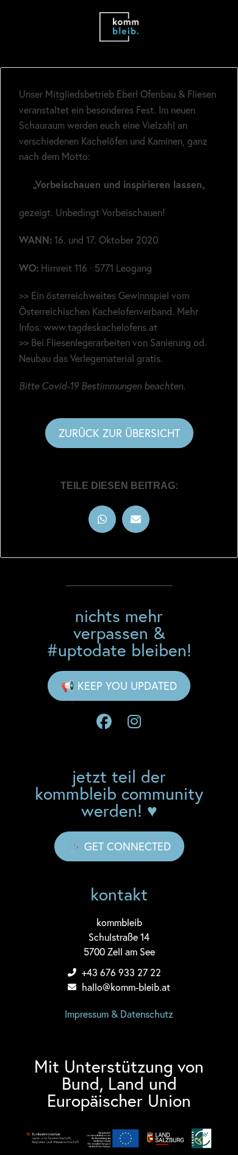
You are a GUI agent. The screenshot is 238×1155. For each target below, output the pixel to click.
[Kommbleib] (119, 27)
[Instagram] (134, 722)
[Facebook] (103, 722)
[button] (102, 519)
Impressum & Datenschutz (119, 1013)
